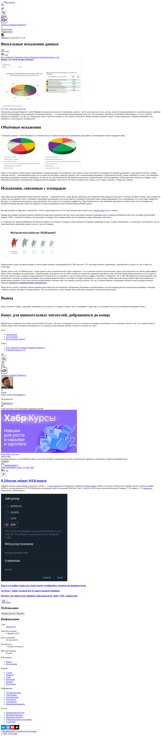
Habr (15, 734)
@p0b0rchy (20, 395)
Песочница (11, 684)
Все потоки (10, 2)
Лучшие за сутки (8, 614)
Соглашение (11, 702)
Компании (10, 679)
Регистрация (11, 664)
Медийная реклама (14, 715)
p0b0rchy (5, 38)
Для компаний (12, 697)
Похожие (20, 614)
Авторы (9, 682)
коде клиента (54, 486)
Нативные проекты (14, 717)
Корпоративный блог (15, 713)
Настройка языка (8, 731)
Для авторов (11, 695)
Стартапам (10, 722)
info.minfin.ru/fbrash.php (17, 109)
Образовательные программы (19, 719)
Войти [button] (4, 16)
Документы (11, 699)
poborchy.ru (11, 627)
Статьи (9, 673)
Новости (10, 675)
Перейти (5, 461)
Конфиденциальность (15, 704)
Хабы (8, 677)
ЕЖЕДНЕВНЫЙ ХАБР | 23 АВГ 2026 (17, 467)
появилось (147, 488)
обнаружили (90, 486)
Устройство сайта (13, 693)
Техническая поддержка (26, 731)
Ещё (9, 602)
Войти (9, 662)
